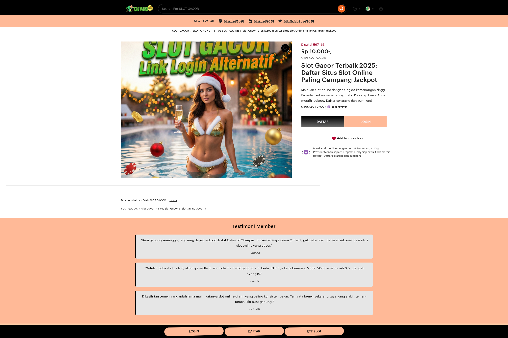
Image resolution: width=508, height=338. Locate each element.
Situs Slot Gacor (168, 208)
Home (173, 200)
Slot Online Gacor (193, 208)
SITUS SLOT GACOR (227, 30)
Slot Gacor (147, 208)
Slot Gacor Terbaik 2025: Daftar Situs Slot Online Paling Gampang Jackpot (289, 30)
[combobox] (247, 9)
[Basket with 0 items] (381, 9)
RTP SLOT (314, 331)
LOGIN (366, 122)
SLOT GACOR (180, 30)
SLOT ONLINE (201, 30)
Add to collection (349, 138)
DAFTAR (323, 122)
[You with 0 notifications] (369, 9)
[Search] (341, 9)
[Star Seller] (329, 107)
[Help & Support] (356, 9)
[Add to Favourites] (285, 48)
